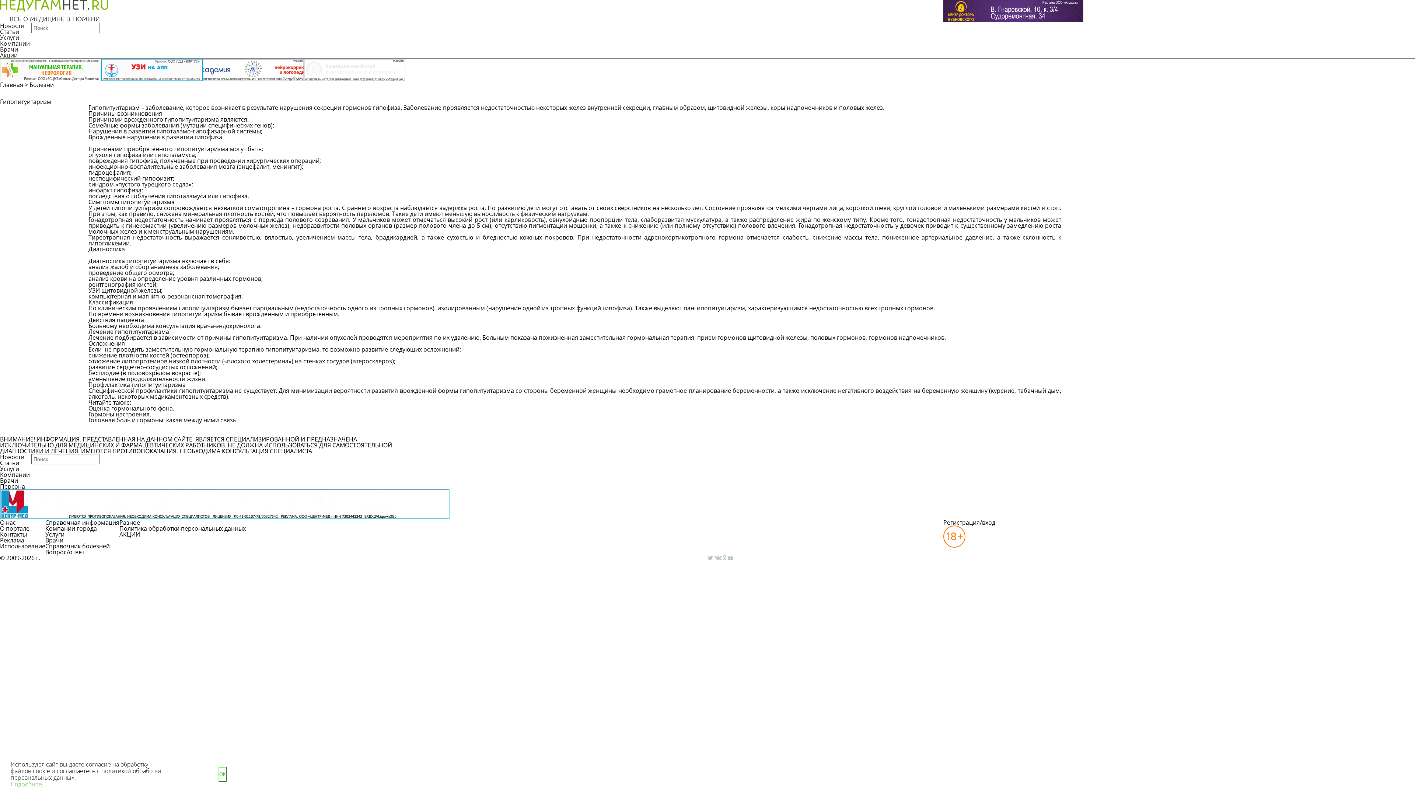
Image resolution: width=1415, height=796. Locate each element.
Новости (12, 26)
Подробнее (26, 784)
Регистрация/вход (969, 523)
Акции (9, 55)
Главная (11, 85)
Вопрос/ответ (64, 552)
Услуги (9, 38)
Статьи (9, 32)
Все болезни (114, 430)
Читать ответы (1145, 111)
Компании (15, 43)
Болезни (41, 85)
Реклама (12, 540)
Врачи (9, 49)
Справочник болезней (77, 546)
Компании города (71, 528)
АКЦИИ (129, 534)
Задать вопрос (1089, 111)
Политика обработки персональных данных (182, 528)
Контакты (13, 534)
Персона (12, 486)
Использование (22, 546)
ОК (222, 774)
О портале (14, 528)
